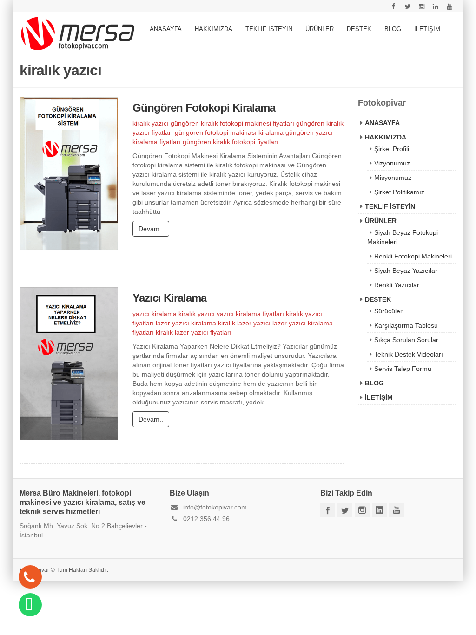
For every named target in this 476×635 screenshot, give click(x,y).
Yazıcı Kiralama (169, 297)
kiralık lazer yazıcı (244, 323)
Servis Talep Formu (402, 368)
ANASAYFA (166, 29)
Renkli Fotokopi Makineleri (413, 256)
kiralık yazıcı (150, 123)
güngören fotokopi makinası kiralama (229, 132)
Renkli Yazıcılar (396, 285)
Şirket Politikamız (399, 192)
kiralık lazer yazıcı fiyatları (193, 332)
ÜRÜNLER (319, 29)
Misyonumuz (392, 177)
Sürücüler (388, 311)
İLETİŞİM (427, 29)
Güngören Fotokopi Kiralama (203, 107)
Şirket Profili (391, 148)
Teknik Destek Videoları (408, 354)
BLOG (392, 29)
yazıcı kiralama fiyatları (250, 314)
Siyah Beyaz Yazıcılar (405, 270)
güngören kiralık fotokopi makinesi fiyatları (232, 123)
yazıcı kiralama (154, 314)
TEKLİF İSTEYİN (268, 29)
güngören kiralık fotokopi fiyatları (230, 142)
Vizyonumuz (392, 163)
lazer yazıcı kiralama (186, 323)
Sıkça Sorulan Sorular (406, 340)
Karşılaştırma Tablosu (406, 325)
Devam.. (151, 228)
